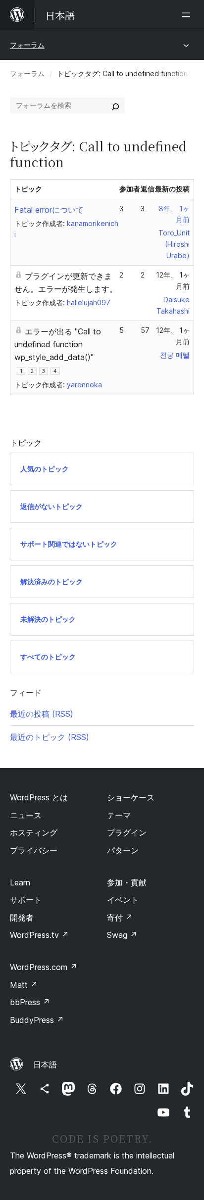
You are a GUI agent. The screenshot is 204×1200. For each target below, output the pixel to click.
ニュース (26, 815)
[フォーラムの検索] (115, 105)
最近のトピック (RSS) (49, 737)
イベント (123, 900)
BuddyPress (37, 1020)
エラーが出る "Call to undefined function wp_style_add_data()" (57, 344)
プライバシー (33, 850)
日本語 (45, 1064)
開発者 (22, 918)
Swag (122, 935)
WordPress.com (43, 967)
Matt (24, 985)
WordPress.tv (39, 935)
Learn (20, 882)
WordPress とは (39, 797)
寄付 (120, 918)
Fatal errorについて (49, 210)
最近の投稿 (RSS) (41, 714)
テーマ (119, 815)
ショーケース (130, 797)
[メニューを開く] (188, 15)
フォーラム (27, 45)
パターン (123, 850)
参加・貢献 (127, 882)
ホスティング (33, 832)
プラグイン (127, 832)
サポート (26, 900)
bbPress (30, 1002)
